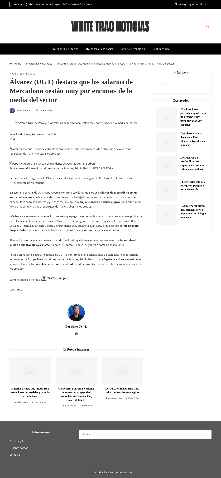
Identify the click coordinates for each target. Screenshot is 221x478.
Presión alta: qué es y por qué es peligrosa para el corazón (192, 185)
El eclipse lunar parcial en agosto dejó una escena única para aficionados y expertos (62, 4)
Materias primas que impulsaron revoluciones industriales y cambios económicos (29, 392)
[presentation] (26, 3)
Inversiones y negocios (22, 74)
